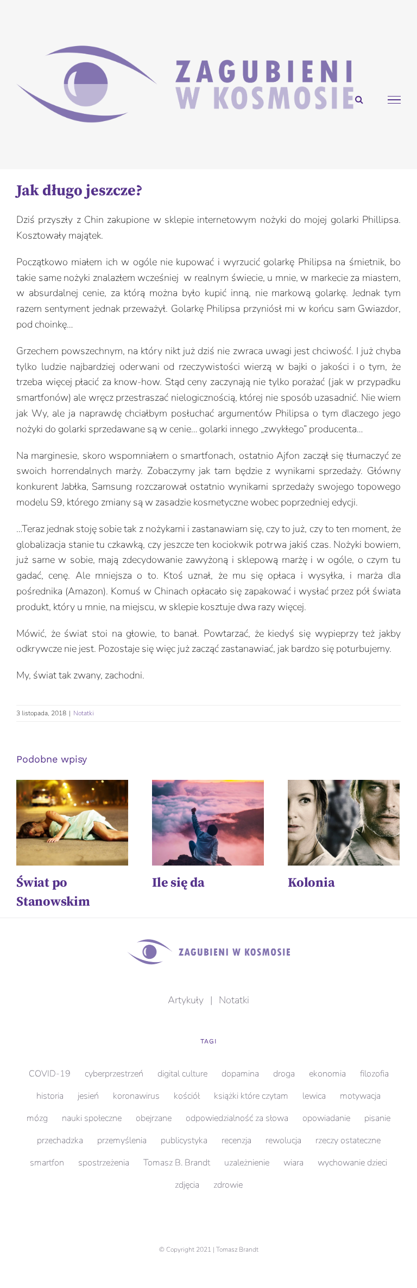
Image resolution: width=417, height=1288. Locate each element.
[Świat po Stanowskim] (72, 823)
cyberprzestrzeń (114, 1074)
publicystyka (184, 1140)
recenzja (236, 1140)
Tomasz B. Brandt (176, 1163)
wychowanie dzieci (352, 1163)
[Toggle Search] (359, 99)
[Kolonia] (344, 823)
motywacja (360, 1096)
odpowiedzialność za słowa (237, 1118)
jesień (88, 1096)
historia (50, 1096)
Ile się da (178, 883)
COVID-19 (50, 1074)
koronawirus (136, 1096)
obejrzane (154, 1118)
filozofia (374, 1074)
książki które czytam (251, 1096)
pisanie (377, 1118)
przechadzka (60, 1140)
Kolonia (311, 883)
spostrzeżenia (103, 1163)
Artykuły (186, 1000)
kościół (187, 1096)
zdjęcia (187, 1185)
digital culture (182, 1074)
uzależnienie (246, 1163)
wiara (293, 1163)
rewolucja (283, 1140)
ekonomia (327, 1074)
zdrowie (228, 1185)
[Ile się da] (208, 823)
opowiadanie (326, 1118)
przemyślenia (122, 1140)
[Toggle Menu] (394, 100)
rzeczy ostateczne (348, 1140)
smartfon (47, 1163)
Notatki (83, 713)
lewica (314, 1096)
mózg (37, 1118)
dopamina (240, 1074)
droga (284, 1074)
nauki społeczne (92, 1118)
